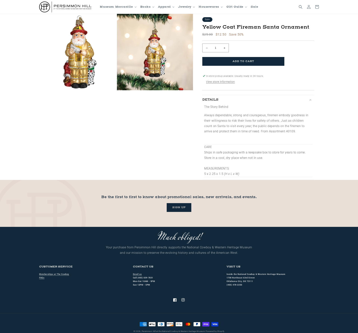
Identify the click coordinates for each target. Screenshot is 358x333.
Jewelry (184, 7)
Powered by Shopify (215, 331)
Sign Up (179, 207)
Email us (137, 274)
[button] (118, 7)
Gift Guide (234, 7)
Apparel (164, 7)
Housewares (209, 7)
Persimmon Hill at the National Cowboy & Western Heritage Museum (173, 331)
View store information (220, 81)
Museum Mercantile (116, 7)
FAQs (41, 278)
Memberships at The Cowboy (54, 274)
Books (145, 7)
